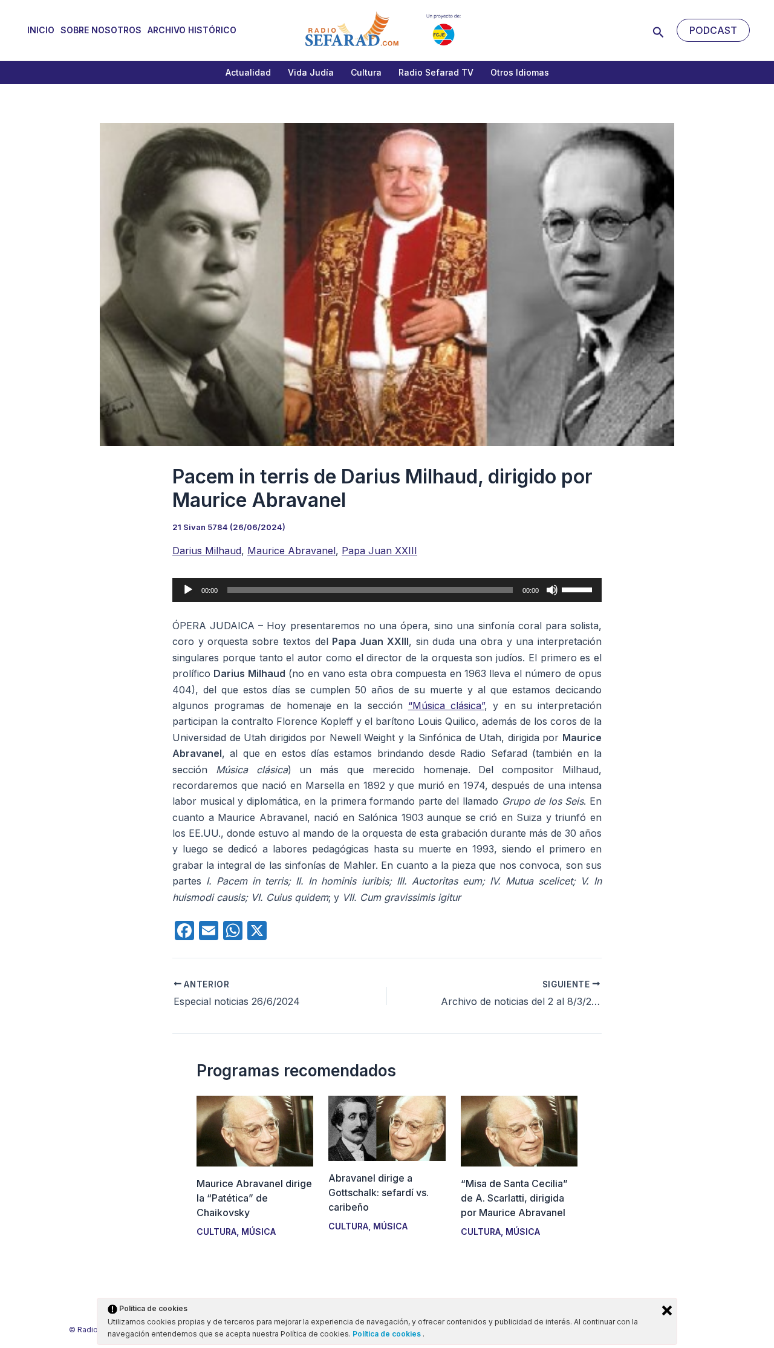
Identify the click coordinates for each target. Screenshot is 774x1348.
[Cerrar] (667, 1310)
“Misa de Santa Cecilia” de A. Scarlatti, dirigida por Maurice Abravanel (514, 1198)
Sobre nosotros (100, 30)
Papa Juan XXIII (379, 551)
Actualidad (248, 72)
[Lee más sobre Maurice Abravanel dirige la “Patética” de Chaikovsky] (255, 1130)
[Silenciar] (552, 590)
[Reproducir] (188, 590)
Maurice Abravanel (291, 551)
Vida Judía (311, 72)
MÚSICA (258, 1231)
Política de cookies (388, 1333)
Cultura (366, 72)
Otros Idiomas (519, 72)
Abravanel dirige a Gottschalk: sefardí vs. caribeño (378, 1192)
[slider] (579, 589)
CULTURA (216, 1231)
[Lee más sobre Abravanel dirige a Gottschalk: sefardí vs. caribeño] (386, 1127)
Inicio (40, 30)
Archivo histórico (192, 30)
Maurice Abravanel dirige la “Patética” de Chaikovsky (254, 1198)
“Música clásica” (446, 705)
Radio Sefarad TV (435, 72)
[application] (387, 590)
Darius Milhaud (206, 551)
